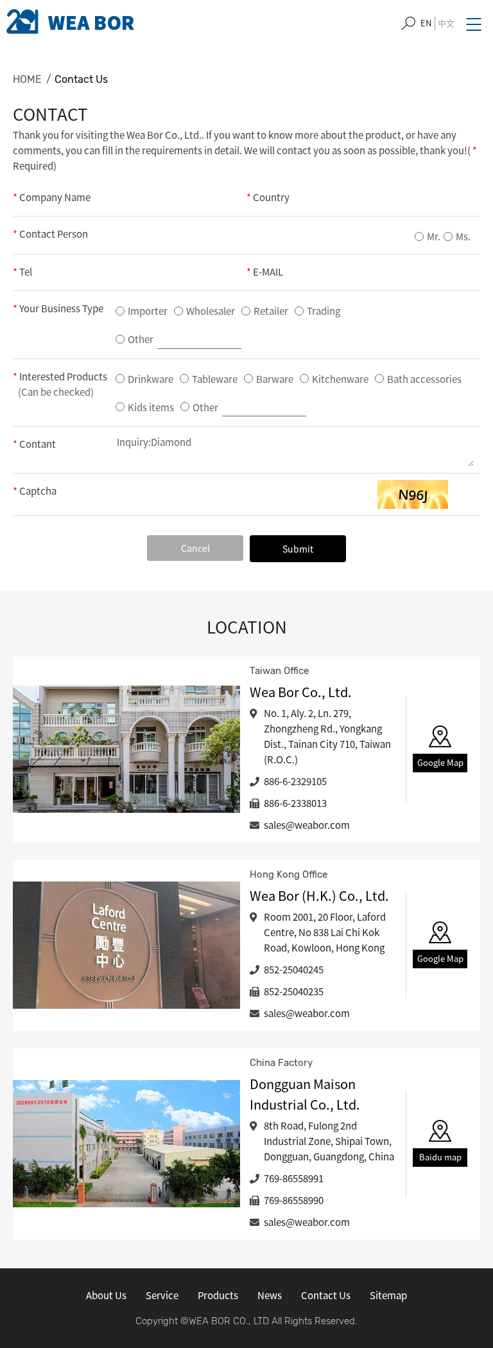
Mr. (433, 236)
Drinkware (150, 379)
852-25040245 (294, 969)
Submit (297, 548)
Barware (274, 379)
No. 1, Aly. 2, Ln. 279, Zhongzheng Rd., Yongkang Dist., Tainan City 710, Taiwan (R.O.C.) (327, 736)
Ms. (463, 236)
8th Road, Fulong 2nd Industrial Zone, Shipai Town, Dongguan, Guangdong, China (329, 1141)
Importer (148, 311)
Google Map (440, 762)
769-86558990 (294, 1200)
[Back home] (70, 21)
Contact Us (81, 79)
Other (141, 339)
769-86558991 (294, 1178)
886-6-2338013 (295, 803)
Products (218, 1295)
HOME (27, 79)
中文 (446, 23)
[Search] (408, 23)
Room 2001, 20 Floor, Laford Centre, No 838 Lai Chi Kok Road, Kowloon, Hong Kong (325, 932)
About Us (106, 1295)
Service (162, 1295)
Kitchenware (340, 379)
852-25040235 (294, 991)
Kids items (151, 407)
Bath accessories (424, 379)
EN (425, 23)
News (269, 1295)
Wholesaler (210, 311)
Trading (323, 311)
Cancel (195, 548)
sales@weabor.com (307, 825)
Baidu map (440, 1157)
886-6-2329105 (295, 781)
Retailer (271, 311)
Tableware (215, 379)
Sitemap (388, 1295)
